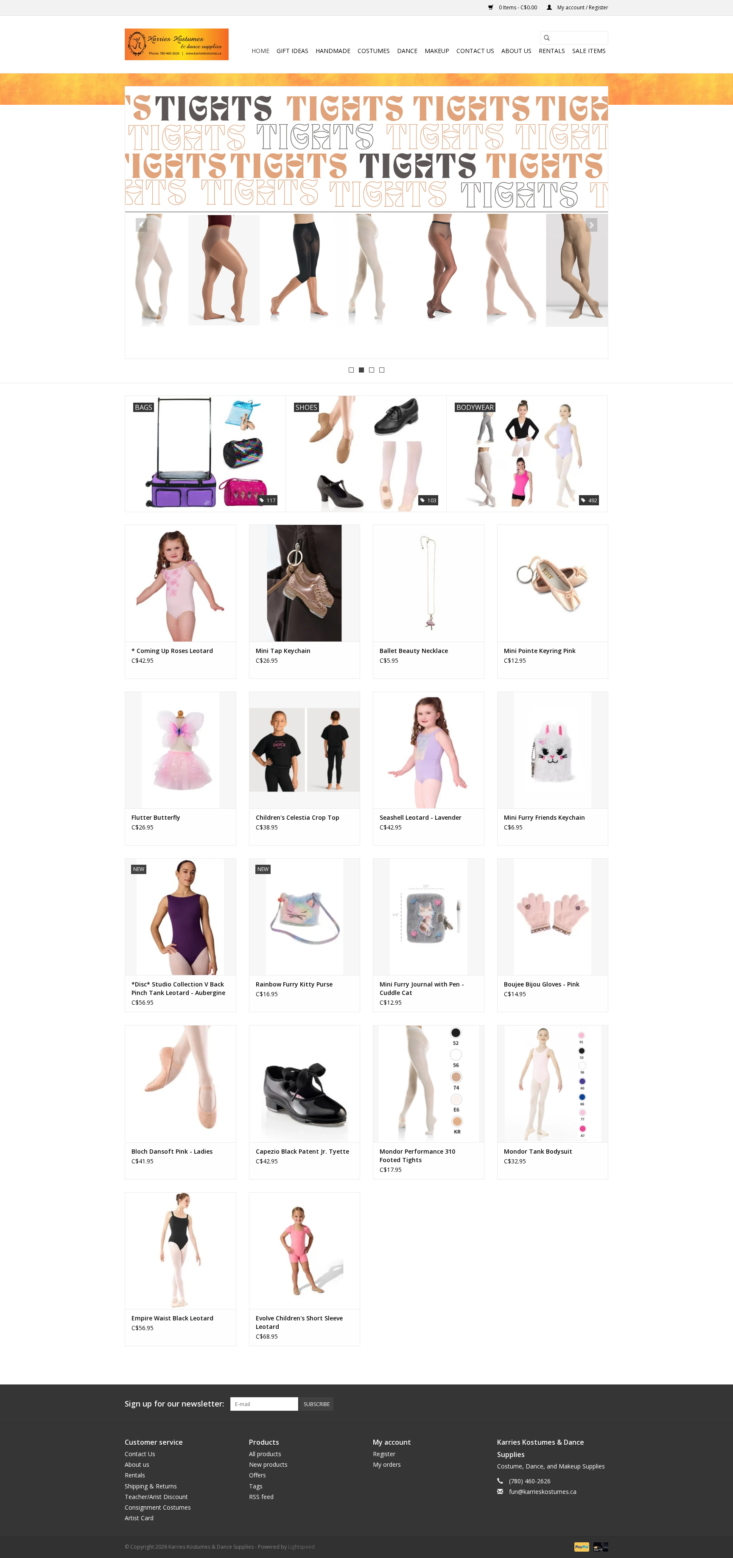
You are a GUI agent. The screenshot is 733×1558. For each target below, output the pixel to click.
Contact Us (475, 51)
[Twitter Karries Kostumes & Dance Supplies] (555, 1404)
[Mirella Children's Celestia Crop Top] (305, 750)
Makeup (437, 51)
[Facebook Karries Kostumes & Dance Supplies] (540, 1404)
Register (384, 1454)
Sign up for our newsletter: (174, 1403)
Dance (407, 51)
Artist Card (139, 1518)
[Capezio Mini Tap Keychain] (305, 582)
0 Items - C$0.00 (518, 7)
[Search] (546, 38)
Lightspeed (301, 1546)
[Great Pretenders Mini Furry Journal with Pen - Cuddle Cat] (428, 916)
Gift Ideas (292, 51)
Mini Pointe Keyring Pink (540, 651)
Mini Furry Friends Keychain (544, 817)
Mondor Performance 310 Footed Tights (417, 1155)
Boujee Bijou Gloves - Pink (541, 984)
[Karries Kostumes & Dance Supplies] (177, 44)
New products (268, 1464)
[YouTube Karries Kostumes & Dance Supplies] (586, 1404)
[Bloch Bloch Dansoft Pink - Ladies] (180, 1083)
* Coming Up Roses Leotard (172, 651)
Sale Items (589, 51)
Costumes (374, 51)
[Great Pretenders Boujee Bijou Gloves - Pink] (553, 916)
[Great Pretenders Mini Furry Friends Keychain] (553, 750)
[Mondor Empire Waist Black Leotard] (180, 1250)
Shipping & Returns (151, 1486)
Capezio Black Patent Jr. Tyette (302, 1151)
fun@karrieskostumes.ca (542, 1492)
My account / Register (582, 7)
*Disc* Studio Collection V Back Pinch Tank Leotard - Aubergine (178, 988)
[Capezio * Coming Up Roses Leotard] (180, 582)
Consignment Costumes (158, 1507)
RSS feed (261, 1497)
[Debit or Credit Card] (599, 1546)
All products (265, 1454)
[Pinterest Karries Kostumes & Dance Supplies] (571, 1404)
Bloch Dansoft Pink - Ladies (172, 1151)
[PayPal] (580, 1546)
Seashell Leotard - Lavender (421, 817)
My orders (387, 1464)
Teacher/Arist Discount (156, 1497)
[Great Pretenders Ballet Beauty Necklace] (428, 582)
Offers (257, 1475)
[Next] (591, 225)
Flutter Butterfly (155, 817)
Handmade (333, 51)
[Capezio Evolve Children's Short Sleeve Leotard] (305, 1250)
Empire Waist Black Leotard (172, 1318)
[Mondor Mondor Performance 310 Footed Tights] (428, 1083)
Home (260, 51)
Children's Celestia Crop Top (297, 817)
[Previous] (141, 225)
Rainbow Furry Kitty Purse (294, 984)
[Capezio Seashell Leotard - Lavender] (428, 750)
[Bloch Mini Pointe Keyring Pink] (553, 582)
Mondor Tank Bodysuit (538, 1151)
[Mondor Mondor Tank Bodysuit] (553, 1083)
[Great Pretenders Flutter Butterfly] (180, 750)
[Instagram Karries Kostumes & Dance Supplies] (601, 1404)
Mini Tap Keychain (283, 651)
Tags (256, 1486)
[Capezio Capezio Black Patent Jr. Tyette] (305, 1083)
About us (516, 51)
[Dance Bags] (366, 221)
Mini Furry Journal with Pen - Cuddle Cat (422, 988)
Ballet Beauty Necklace (414, 651)
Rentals (552, 51)
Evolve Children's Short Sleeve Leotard (299, 1322)
